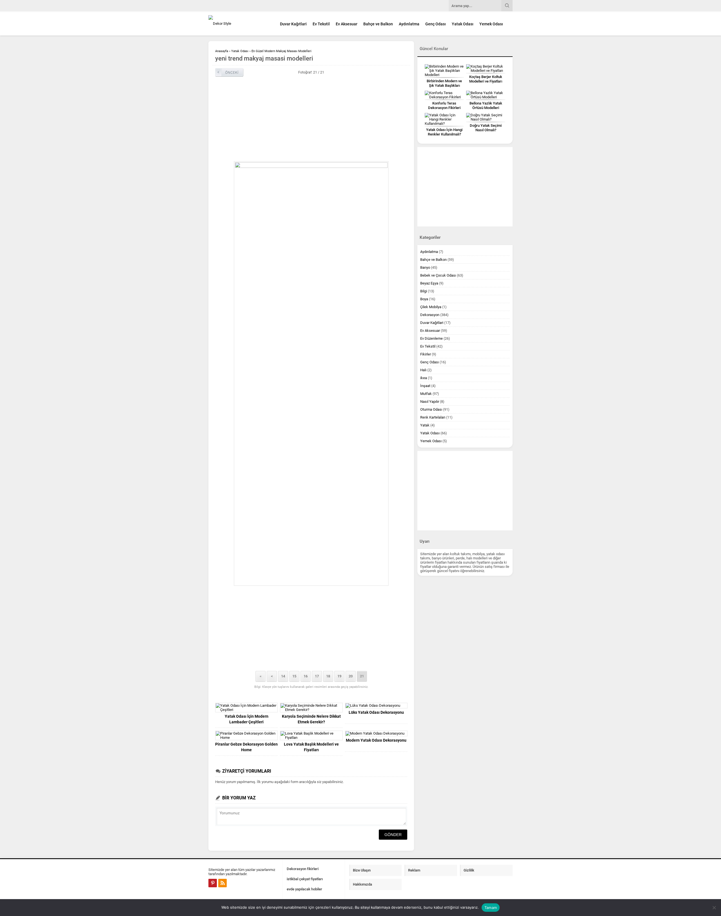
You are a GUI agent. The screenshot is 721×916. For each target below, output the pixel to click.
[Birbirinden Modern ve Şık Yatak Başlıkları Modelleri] (444, 70)
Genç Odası (435, 24)
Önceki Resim (229, 72)
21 (362, 676)
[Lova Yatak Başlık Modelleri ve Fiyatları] (311, 735)
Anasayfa (221, 51)
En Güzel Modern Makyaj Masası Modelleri (281, 51)
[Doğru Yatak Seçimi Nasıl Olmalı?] (485, 117)
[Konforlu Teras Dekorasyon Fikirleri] (444, 95)
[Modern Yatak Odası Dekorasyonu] (376, 733)
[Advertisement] (311, 118)
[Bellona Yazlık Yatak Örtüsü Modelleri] (485, 95)
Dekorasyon (429, 315)
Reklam (414, 870)
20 (351, 676)
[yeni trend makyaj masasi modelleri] (311, 373)
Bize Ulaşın (362, 870)
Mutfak (426, 394)
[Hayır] (714, 907)
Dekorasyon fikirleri (303, 869)
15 (294, 676)
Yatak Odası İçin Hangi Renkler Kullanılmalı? (444, 132)
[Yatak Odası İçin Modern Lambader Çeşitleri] (246, 707)
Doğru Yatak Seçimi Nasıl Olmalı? (486, 127)
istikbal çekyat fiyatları (305, 879)
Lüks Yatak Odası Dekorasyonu (376, 712)
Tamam (490, 907)
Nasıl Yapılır (429, 401)
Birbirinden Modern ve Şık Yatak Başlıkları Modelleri (444, 85)
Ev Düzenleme (431, 338)
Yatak (425, 425)
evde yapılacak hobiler (304, 889)
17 (317, 676)
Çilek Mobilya (430, 307)
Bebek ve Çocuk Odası (438, 275)
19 (339, 676)
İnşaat (425, 386)
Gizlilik (469, 870)
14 (283, 676)
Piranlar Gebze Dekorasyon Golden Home (246, 747)
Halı (423, 370)
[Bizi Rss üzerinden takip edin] (222, 883)
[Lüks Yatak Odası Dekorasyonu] (376, 705)
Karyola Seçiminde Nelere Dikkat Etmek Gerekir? (311, 719)
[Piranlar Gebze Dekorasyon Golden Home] (246, 735)
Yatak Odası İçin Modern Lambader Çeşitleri (246, 719)
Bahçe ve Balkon (378, 24)
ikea (423, 378)
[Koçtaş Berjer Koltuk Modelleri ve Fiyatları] (485, 68)
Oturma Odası (431, 409)
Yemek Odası (491, 24)
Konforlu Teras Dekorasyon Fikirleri (444, 105)
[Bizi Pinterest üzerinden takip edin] (212, 883)
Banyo (425, 267)
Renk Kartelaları (432, 417)
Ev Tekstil (321, 24)
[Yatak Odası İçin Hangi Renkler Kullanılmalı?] (444, 119)
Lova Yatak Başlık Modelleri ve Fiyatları (311, 747)
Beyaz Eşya (429, 283)
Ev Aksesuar (346, 24)
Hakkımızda (362, 884)
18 (328, 676)
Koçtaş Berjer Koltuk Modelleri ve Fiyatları (485, 79)
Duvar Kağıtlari (293, 24)
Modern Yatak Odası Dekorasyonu (376, 740)
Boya (424, 299)
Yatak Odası (462, 24)
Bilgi (423, 291)
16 (306, 676)
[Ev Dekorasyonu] (239, 23)
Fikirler (425, 354)
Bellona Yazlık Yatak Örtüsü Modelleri (485, 105)
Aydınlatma (409, 24)
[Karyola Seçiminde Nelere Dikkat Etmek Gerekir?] (311, 707)
